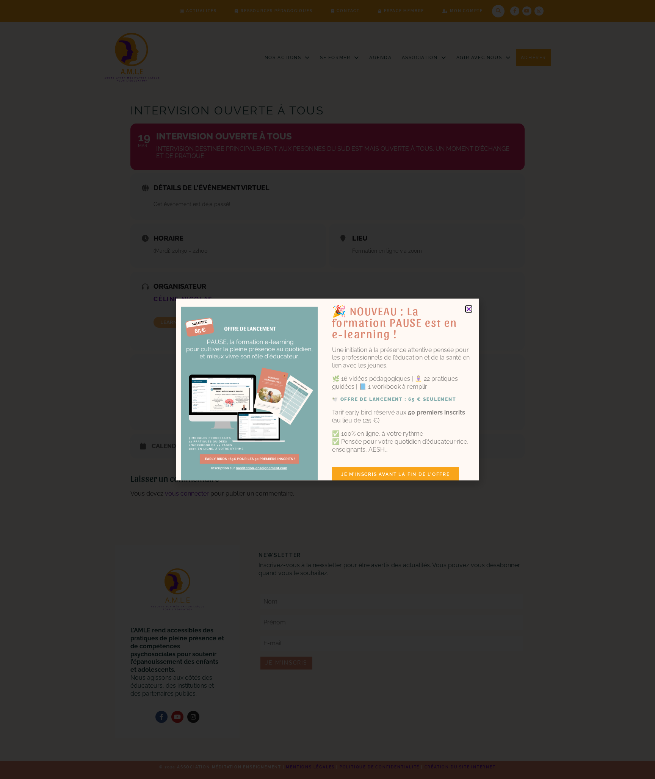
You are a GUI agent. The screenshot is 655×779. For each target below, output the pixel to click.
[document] (327, 389)
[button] (469, 309)
